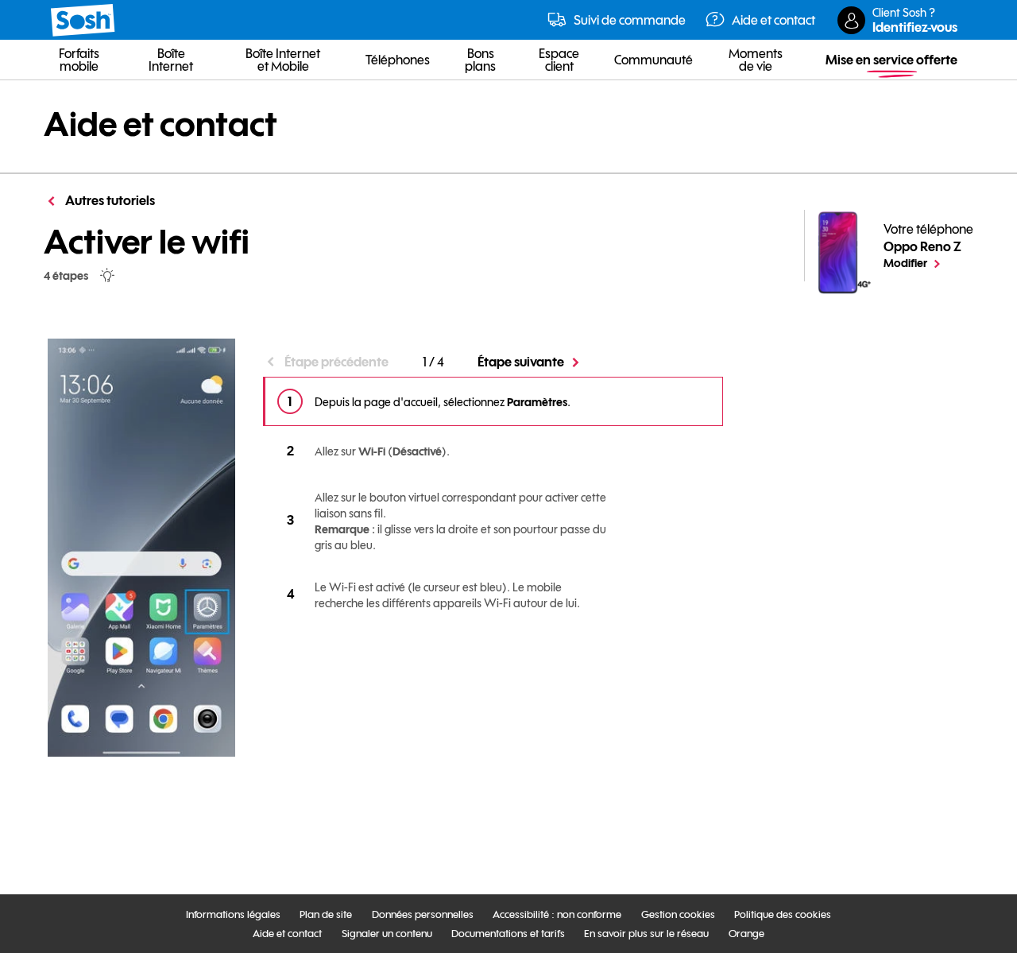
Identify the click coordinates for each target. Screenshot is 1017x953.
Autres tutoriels (109, 200)
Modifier (928, 262)
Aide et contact (160, 124)
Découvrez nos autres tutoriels (389, 700)
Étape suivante (521, 362)
